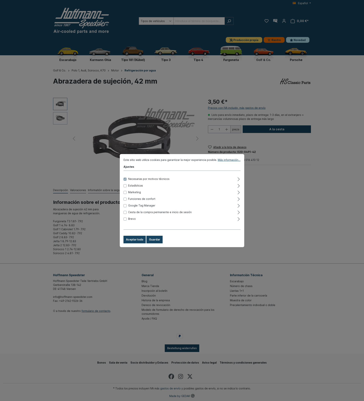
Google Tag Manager (141, 205)
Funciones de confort (141, 198)
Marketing (134, 192)
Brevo (132, 218)
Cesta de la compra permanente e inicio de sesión (160, 212)
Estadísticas (135, 185)
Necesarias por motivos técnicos (148, 178)
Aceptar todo (134, 239)
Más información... (229, 159)
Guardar (154, 239)
